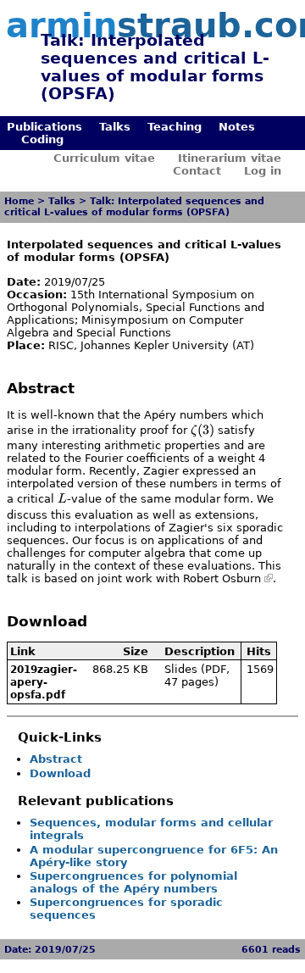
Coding (42, 139)
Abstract (56, 759)
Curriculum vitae (104, 158)
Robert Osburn (222, 578)
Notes (237, 126)
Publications (44, 126)
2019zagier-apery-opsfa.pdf (43, 682)
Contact (197, 170)
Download (60, 773)
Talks (114, 126)
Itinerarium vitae (229, 158)
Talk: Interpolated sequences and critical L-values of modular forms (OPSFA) (134, 207)
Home (19, 201)
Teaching (174, 126)
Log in (262, 170)
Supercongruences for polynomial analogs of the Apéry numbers (133, 882)
